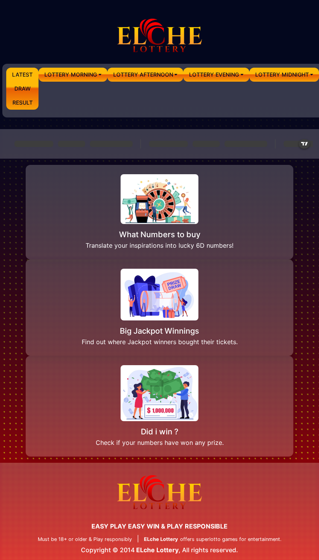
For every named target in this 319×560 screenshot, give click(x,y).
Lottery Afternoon (143, 74)
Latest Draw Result (22, 88)
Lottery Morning (70, 74)
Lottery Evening (214, 74)
